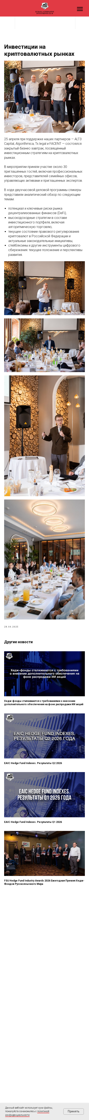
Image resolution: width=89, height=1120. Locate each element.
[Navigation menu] (80, 9)
